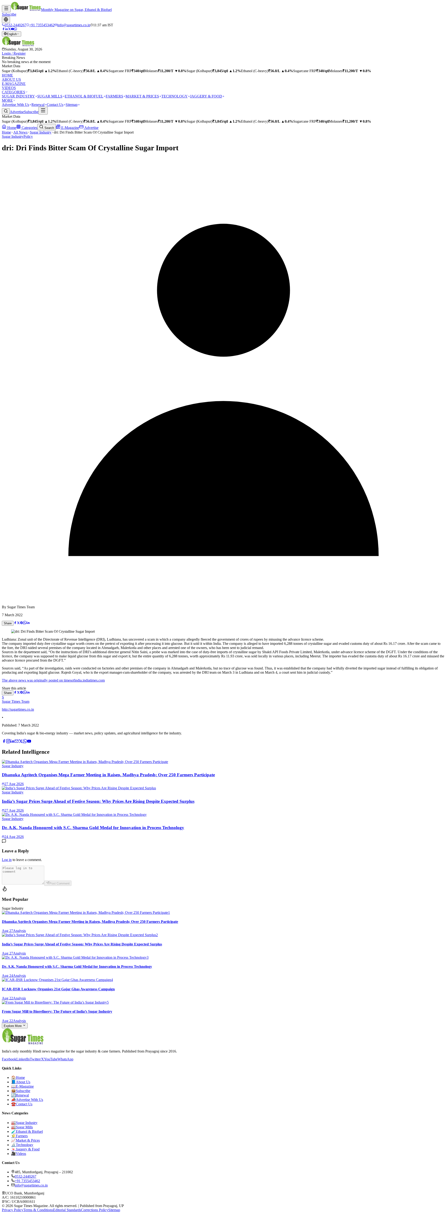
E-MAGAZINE (14, 84)
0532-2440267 (25, 1176)
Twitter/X (37, 1059)
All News (20, 132)
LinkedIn (23, 1059)
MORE (7, 100)
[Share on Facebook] (15, 623)
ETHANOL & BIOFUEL (84, 96)
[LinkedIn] (6, 29)
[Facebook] (3, 29)
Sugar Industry (40, 132)
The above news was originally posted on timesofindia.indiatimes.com (53, 680)
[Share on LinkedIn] (28, 623)
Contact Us (55, 105)
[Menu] (6, 8)
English (12, 34)
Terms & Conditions (38, 1210)
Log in (7, 860)
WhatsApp (65, 1059)
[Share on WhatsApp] (25, 623)
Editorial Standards (67, 1210)
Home (11, 128)
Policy (28, 136)
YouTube (51, 1059)
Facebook (9, 1059)
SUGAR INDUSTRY (18, 96)
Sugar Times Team (15, 701)
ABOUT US (11, 79)
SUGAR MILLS (49, 96)
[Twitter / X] (9, 29)
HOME (7, 75)
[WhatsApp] (15, 29)
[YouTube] (12, 29)
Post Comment (59, 883)
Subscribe (9, 14)
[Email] (16, 742)
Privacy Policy (12, 1210)
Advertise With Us (15, 105)
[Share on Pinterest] (21, 623)
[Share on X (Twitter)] (18, 623)
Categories (29, 128)
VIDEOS (9, 88)
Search (49, 128)
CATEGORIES (13, 92)
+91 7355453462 (27, 1181)
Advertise (17, 112)
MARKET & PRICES (142, 96)
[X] (21, 742)
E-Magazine (69, 128)
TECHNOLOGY (174, 96)
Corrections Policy (94, 1210)
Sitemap (72, 105)
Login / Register (14, 53)
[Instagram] (8, 742)
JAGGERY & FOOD (206, 96)
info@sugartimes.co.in (31, 1185)
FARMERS (114, 96)
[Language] (6, 20)
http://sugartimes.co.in (18, 709)
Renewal (37, 105)
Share (8, 623)
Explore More (13, 1026)
